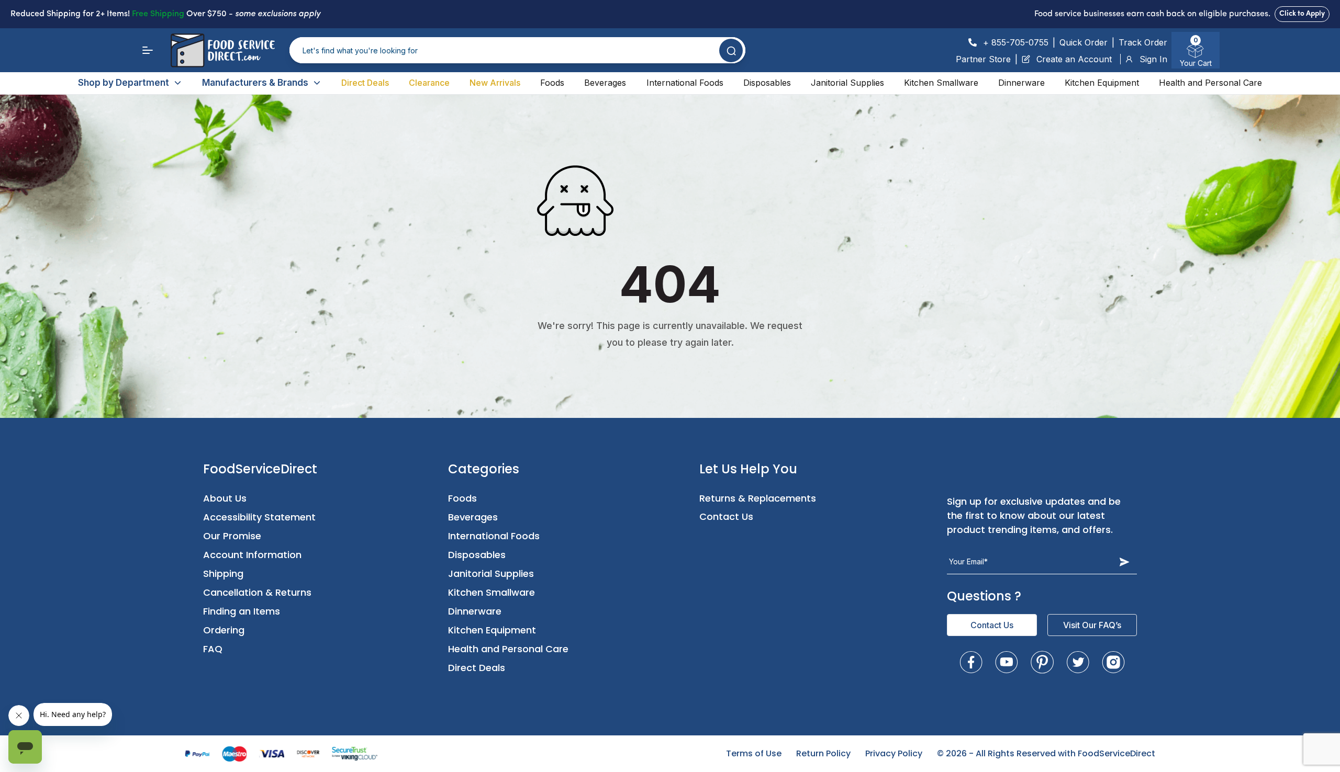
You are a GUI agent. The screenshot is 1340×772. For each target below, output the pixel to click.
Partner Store (983, 59)
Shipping (223, 573)
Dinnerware (1021, 82)
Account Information (252, 554)
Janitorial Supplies (847, 82)
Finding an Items (241, 611)
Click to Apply (1302, 14)
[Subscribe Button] (1124, 561)
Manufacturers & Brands (255, 82)
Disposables (767, 82)
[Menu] (147, 50)
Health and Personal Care (1210, 82)
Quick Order (1083, 42)
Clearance (429, 82)
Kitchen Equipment (1102, 82)
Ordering (223, 630)
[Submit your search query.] (731, 50)
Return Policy (823, 753)
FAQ (212, 648)
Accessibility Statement (259, 517)
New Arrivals (495, 82)
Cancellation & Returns (257, 592)
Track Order (1143, 42)
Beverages (605, 82)
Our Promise (232, 535)
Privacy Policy (893, 753)
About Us (225, 498)
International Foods (684, 82)
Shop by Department (123, 82)
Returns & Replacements (757, 498)
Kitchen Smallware (941, 82)
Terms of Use (753, 753)
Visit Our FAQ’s (1092, 625)
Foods (552, 82)
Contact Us (726, 516)
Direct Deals (365, 82)
